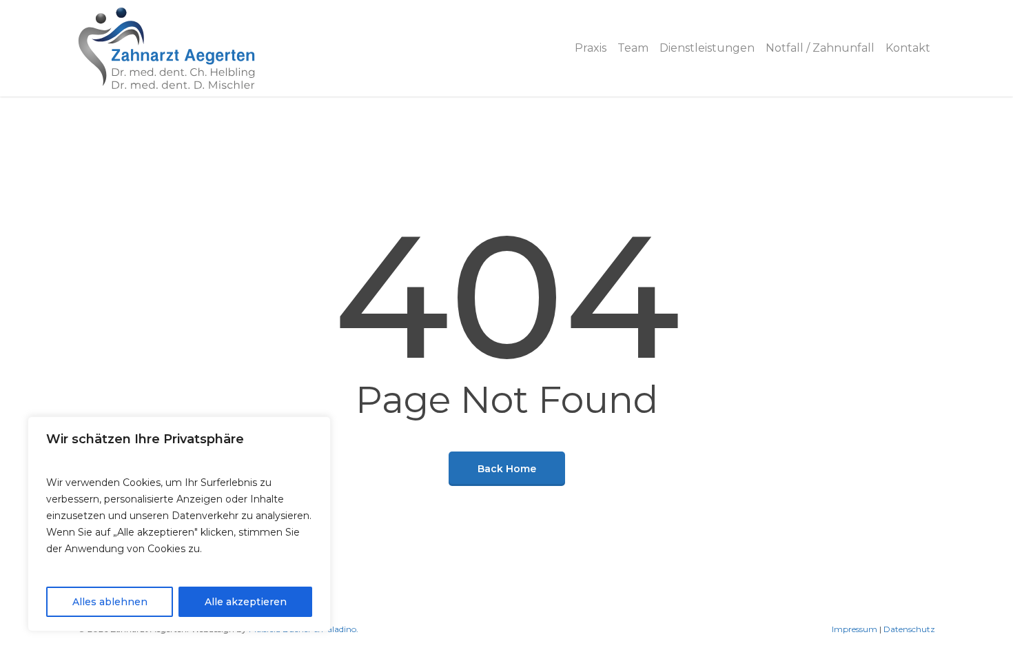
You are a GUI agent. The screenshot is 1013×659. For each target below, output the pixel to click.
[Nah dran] (316, 428)
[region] (179, 523)
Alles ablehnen (109, 602)
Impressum (854, 629)
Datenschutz (909, 629)
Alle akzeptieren (246, 602)
